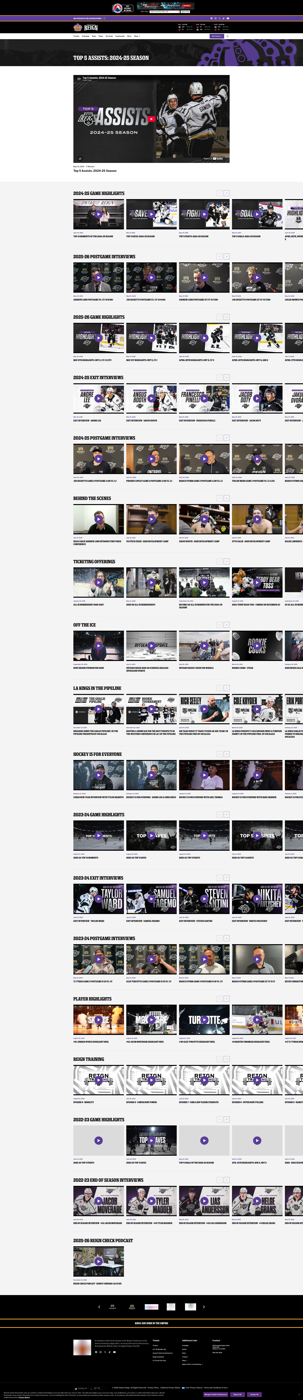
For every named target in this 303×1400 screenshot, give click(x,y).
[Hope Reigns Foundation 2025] (98, 646)
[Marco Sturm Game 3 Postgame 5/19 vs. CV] (204, 959)
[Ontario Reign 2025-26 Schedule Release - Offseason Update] (151, 646)
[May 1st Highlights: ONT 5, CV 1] (151, 338)
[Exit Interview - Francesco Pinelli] (204, 398)
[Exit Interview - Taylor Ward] (98, 899)
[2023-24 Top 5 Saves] (151, 835)
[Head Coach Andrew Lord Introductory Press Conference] (98, 519)
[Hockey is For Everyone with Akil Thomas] (204, 775)
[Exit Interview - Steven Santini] (204, 899)
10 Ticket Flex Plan (159, 1360)
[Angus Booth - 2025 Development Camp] (204, 519)
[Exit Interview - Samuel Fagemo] (151, 899)
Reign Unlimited (158, 1357)
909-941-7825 (217, 1352)
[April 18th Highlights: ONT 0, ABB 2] (257, 338)
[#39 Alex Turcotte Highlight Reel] (204, 1020)
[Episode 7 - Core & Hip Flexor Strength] (204, 1080)
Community (120, 36)
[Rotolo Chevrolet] (189, 1306)
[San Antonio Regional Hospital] (131, 1306)
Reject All (237, 1394)
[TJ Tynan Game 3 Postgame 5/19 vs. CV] (98, 959)
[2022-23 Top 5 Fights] (98, 1140)
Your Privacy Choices (194, 1388)
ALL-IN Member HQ (159, 1349)
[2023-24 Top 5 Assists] (257, 835)
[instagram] (215, 18)
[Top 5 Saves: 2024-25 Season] (151, 214)
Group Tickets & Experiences (163, 1353)
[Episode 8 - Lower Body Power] (151, 1080)
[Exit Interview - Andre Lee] (98, 398)
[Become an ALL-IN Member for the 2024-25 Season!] (204, 582)
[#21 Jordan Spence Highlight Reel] (98, 1020)
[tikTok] (223, 18)
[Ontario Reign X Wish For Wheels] (204, 646)
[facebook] (211, 18)
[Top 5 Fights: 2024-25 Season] (204, 214)
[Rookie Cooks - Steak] (257, 646)
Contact (185, 1357)
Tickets (76, 36)
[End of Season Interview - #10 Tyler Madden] (151, 1201)
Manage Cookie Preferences (216, 1394)
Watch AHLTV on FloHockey (191, 1364)
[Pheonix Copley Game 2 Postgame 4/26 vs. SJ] (151, 459)
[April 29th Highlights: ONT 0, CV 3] (204, 338)
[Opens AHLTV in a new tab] (165, 6)
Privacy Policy (153, 1388)
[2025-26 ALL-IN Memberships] (151, 582)
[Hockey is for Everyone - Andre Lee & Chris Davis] (151, 775)
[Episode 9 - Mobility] (98, 1080)
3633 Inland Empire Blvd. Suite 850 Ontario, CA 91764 (221, 1347)
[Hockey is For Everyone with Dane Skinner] (257, 775)
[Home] (85, 27)
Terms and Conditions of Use (215, 1388)
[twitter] (219, 18)
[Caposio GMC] (170, 1306)
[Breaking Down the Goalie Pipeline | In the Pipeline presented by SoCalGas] (98, 709)
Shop (136, 36)
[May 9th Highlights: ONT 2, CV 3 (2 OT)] (98, 338)
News (101, 36)
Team (94, 36)
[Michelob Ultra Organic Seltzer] (111, 1306)
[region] (151, 1394)
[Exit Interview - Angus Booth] (151, 398)
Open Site (185, 11)
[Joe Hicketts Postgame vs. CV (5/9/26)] (151, 277)
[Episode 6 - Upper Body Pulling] (257, 1080)
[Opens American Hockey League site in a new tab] (123, 8)
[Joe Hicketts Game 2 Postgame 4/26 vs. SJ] (98, 459)
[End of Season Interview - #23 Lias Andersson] (204, 1201)
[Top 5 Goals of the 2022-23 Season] (204, 1140)
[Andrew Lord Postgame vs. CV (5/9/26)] (98, 277)
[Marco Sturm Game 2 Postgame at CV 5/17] (257, 959)
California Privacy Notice (170, 1388)
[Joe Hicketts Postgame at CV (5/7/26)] (257, 277)
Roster (184, 1349)
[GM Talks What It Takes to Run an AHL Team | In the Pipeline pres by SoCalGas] (204, 709)
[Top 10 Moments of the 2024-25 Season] (98, 214)
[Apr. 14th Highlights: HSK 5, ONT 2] (257, 1140)
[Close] (299, 1394)
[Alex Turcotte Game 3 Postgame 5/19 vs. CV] (151, 959)
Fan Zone (109, 36)
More (129, 36)
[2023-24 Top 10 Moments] (98, 835)
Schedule (85, 36)
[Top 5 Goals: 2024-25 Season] (257, 214)
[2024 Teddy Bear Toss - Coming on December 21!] (257, 582)
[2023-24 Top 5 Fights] (204, 835)
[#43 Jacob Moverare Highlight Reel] (151, 1020)
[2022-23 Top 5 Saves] (151, 1140)
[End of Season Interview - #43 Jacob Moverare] (98, 1201)
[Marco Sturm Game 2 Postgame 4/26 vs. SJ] (204, 459)
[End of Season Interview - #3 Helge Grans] (257, 1201)
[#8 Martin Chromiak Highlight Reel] (257, 1020)
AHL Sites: (145, 11)
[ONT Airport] (151, 1306)
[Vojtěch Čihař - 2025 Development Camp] (151, 519)
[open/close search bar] (227, 36)
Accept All (254, 1394)
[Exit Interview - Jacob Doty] (257, 398)
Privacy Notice (24, 1397)
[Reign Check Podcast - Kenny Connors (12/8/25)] (98, 1261)
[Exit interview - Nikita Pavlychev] (257, 899)
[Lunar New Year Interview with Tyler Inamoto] (98, 775)
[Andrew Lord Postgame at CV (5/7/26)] (204, 277)
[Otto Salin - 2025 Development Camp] (257, 519)
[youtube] (228, 18)
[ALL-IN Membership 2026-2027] (98, 582)
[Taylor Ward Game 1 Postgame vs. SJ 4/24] (257, 459)
